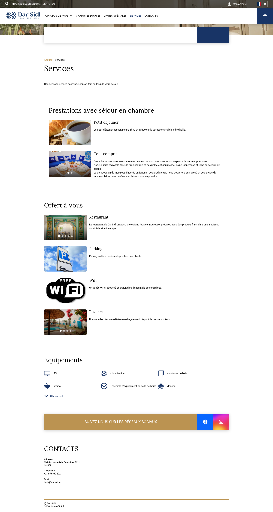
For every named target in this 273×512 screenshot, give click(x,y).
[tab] (68, 173)
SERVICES (135, 15)
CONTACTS (151, 15)
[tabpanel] (70, 164)
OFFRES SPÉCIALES (115, 15)
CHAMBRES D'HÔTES (88, 15)
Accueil (48, 59)
